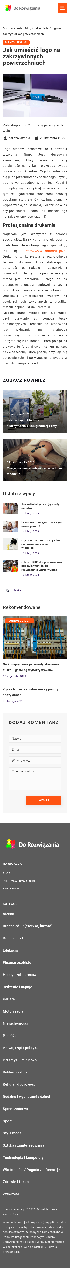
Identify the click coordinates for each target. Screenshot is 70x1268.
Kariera (9, 999)
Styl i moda (12, 1133)
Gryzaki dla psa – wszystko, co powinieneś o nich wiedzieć (41, 544)
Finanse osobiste (17, 962)
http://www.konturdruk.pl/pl (45, 251)
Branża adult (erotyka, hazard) (27, 926)
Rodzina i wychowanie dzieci (26, 1097)
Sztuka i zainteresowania (23, 1145)
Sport (7, 1121)
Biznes (8, 914)
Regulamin (11, 888)
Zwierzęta (11, 1194)
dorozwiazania (19, 138)
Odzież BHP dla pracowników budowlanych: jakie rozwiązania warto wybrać (41, 565)
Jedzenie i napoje (17, 987)
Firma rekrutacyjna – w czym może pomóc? (41, 524)
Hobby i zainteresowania (23, 975)
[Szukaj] (7, 590)
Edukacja (10, 950)
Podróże (10, 1036)
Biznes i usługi (16, 42)
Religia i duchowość (19, 1084)
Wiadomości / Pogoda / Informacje (31, 1170)
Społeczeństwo (15, 1109)
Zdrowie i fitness (17, 1182)
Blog (6, 873)
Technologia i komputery (23, 1157)
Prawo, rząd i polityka (20, 1048)
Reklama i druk (15, 1072)
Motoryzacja (13, 1011)
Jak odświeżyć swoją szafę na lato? (40, 506)
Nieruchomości (15, 1023)
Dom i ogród (13, 938)
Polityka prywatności (20, 881)
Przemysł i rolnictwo (20, 1060)
